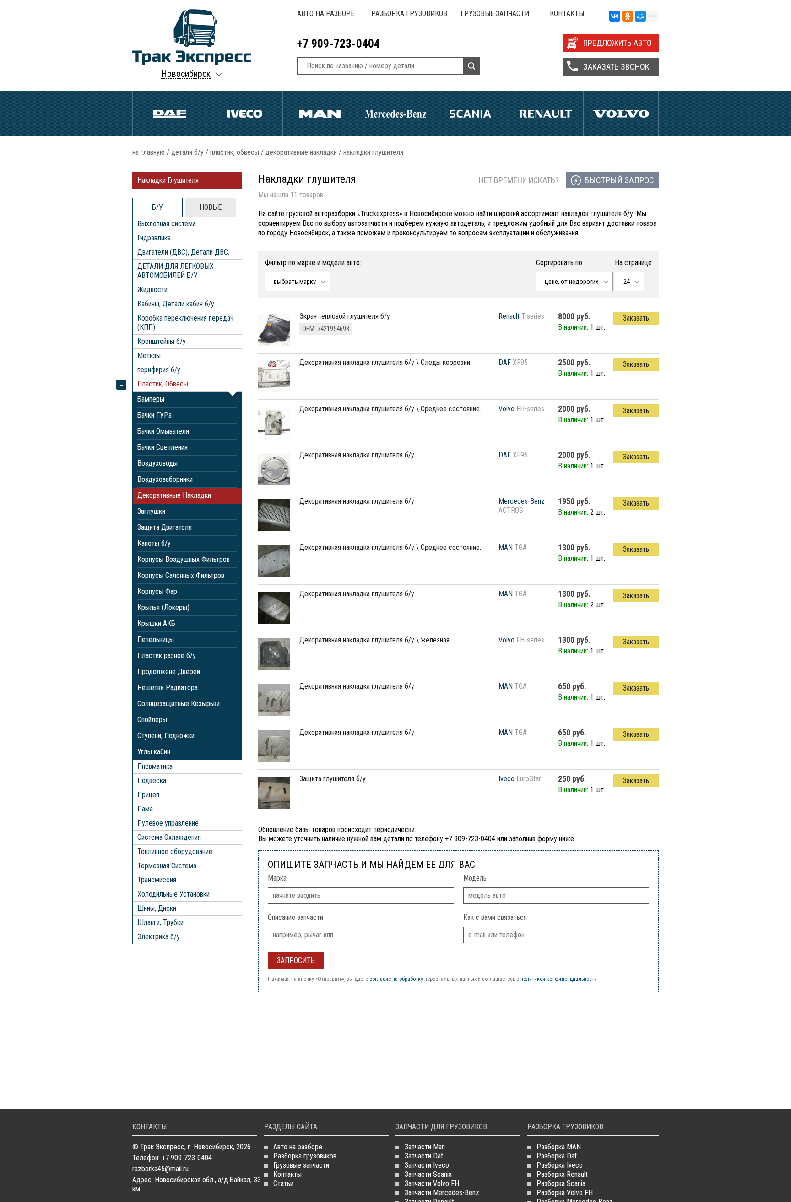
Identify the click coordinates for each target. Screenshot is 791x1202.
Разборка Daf (556, 1156)
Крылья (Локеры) (163, 607)
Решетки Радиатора (167, 687)
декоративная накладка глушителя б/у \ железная (374, 640)
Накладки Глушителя (168, 180)
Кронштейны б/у (161, 341)
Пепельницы (155, 639)
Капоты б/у (154, 543)
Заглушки (151, 511)
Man (320, 113)
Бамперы (150, 399)
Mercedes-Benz (521, 501)
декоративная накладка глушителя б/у (356, 455)
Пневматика (155, 766)
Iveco (244, 113)
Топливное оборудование (174, 851)
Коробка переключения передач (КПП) (185, 323)
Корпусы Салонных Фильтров (180, 575)
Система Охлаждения (169, 837)
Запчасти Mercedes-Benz (442, 1192)
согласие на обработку (396, 979)
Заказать (636, 318)
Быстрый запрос (619, 180)
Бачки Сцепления (162, 447)
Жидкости (152, 289)
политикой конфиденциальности (558, 979)
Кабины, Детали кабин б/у (175, 303)
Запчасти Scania (428, 1174)
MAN (505, 547)
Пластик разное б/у (166, 655)
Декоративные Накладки (301, 152)
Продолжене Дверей (168, 671)
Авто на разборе (325, 13)
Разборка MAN (558, 1146)
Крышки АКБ (156, 623)
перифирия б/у (158, 369)
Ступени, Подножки (166, 735)
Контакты (567, 13)
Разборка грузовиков (409, 13)
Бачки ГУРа (154, 415)
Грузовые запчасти (495, 13)
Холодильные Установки (173, 894)
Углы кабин (153, 751)
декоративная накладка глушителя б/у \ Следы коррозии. (385, 362)
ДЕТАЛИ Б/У (187, 152)
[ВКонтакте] (614, 16)
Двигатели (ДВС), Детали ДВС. (183, 252)
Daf (170, 113)
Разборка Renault (562, 1174)
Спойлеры (152, 719)
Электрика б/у (158, 936)
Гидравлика (154, 238)
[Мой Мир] (640, 16)
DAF (504, 362)
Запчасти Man (425, 1146)
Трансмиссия (156, 880)
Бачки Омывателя (163, 431)
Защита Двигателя (164, 527)
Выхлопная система (166, 223)
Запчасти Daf (424, 1156)
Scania (470, 113)
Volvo (621, 113)
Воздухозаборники (165, 479)
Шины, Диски (156, 908)
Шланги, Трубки (160, 922)
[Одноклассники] (627, 16)
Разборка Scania (560, 1183)
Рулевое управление (168, 823)
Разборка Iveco (559, 1165)
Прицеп (148, 794)
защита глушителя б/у (332, 778)
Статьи (283, 1183)
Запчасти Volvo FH (432, 1183)
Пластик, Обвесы (234, 152)
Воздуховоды (157, 463)
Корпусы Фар (157, 591)
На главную (148, 152)
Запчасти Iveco (427, 1165)
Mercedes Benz (395, 113)
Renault (545, 113)
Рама (145, 809)
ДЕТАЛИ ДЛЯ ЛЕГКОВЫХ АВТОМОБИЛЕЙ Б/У (175, 271)
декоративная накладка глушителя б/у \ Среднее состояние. (390, 408)
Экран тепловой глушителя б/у (344, 316)
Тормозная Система (166, 865)
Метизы (149, 355)
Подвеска (151, 780)
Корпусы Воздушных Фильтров (183, 559)
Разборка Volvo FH (564, 1192)
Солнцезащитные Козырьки (178, 703)
